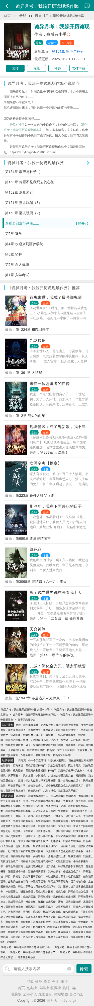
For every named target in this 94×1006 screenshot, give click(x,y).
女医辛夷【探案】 (46, 463)
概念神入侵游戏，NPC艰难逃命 (60, 911)
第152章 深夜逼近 (19, 192)
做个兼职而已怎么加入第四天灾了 (64, 785)
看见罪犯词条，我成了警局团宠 (50, 811)
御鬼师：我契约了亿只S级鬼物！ (66, 770)
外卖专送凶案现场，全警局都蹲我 (32, 821)
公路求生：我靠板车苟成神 (66, 841)
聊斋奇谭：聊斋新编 (58, 926)
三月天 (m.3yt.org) (61, 1000)
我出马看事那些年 (33, 876)
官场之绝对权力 (14, 745)
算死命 (36, 549)
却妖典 (17, 831)
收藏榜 (55, 987)
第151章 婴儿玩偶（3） (23, 202)
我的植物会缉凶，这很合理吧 (54, 826)
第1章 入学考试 (17, 274)
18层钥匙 (16, 937)
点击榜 (31, 987)
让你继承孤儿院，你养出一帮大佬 (49, 740)
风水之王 (28, 775)
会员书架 (76, 993)
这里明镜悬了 (63, 906)
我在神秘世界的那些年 (18, 811)
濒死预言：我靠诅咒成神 (39, 906)
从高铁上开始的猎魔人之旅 (41, 916)
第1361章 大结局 (29, 372)
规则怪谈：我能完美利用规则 (29, 770)
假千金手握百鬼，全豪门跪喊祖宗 (24, 866)
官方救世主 (34, 730)
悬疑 (22, 15)
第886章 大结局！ (54, 452)
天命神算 (38, 629)
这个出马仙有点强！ (69, 780)
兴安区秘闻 (14, 911)
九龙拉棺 (38, 340)
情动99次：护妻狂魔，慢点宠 (27, 735)
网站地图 (61, 993)
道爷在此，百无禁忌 (34, 937)
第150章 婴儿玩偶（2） (23, 212)
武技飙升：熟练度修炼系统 (61, 735)
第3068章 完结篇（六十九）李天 (41, 581)
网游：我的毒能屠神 (27, 725)
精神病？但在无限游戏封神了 (37, 861)
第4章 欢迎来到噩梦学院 (24, 243)
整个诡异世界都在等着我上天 (56, 592)
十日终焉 (21, 760)
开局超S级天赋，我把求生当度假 (26, 750)
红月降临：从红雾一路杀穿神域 (40, 806)
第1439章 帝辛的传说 (57, 654)
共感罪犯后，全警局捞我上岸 (49, 856)
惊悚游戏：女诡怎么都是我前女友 (54, 775)
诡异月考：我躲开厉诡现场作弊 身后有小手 (25, 709)
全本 (55, 981)
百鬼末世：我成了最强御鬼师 (56, 297)
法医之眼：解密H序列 (33, 926)
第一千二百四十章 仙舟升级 (61, 618)
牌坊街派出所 (73, 901)
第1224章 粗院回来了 (32, 329)
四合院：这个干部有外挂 (61, 750)
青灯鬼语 (68, 801)
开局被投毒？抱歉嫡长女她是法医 (57, 896)
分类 (38, 981)
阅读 (15, 68)
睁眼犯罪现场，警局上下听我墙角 (49, 881)
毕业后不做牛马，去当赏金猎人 (25, 785)
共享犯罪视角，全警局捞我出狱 (70, 821)
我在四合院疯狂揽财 (17, 740)
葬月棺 (27, 911)
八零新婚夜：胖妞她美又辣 (36, 755)
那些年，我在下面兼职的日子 (56, 506)
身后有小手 (56, 34)
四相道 (17, 876)
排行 (64, 981)
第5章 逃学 (13, 233)
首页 (7, 15)
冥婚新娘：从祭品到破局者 (36, 921)
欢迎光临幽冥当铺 (66, 836)
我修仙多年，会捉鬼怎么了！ (64, 871)
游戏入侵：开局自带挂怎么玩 (72, 891)
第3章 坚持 (13, 254)
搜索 (84, 969)
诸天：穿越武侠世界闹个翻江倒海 (44, 745)
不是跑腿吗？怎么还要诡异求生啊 (64, 851)
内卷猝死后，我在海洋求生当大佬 (59, 725)
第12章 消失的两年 (30, 415)
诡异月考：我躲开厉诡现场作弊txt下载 (34, 714)
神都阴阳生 (12, 891)
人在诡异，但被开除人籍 (37, 831)
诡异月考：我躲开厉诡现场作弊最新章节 (32, 952)
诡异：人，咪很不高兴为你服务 (33, 816)
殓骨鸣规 (81, 801)
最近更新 (45, 993)
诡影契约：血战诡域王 (58, 931)
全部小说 (30, 993)
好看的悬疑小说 (26, 719)
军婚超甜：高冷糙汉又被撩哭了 (60, 730)
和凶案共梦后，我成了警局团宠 (70, 921)
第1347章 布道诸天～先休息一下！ (43, 697)
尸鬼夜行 (58, 816)
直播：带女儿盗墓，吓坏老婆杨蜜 (37, 780)
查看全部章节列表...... (47, 223)
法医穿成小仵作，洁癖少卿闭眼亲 (27, 871)
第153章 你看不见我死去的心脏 (29, 181)
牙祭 (60, 901)
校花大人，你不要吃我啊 (39, 836)
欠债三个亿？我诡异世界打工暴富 (42, 801)
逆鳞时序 (12, 942)
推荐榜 (43, 987)
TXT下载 (78, 68)
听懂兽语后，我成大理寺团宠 (37, 891)
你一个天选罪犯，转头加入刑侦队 (47, 760)
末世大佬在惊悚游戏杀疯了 (33, 841)
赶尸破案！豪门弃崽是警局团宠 (25, 851)
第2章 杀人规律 (17, 264)
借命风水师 (34, 790)
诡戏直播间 (74, 856)
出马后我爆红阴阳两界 (63, 796)
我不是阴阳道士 (14, 836)
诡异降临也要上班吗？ (45, 846)
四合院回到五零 (62, 755)
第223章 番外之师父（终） (37, 495)
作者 (47, 981)
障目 (8, 876)
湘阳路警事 (12, 921)
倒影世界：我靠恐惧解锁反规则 (25, 931)
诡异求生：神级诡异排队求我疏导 (64, 866)
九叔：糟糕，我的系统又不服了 (60, 790)
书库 (30, 981)
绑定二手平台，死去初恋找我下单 (37, 886)
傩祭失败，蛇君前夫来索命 (41, 901)
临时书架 (69, 987)
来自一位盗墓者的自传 (50, 383)
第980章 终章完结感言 (33, 538)
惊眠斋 (37, 911)
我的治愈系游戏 (57, 765)
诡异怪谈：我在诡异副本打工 (32, 796)
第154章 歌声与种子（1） (25, 171)
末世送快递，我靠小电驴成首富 (63, 876)
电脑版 (16, 993)
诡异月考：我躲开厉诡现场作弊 (59, 15)
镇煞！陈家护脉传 (58, 937)
